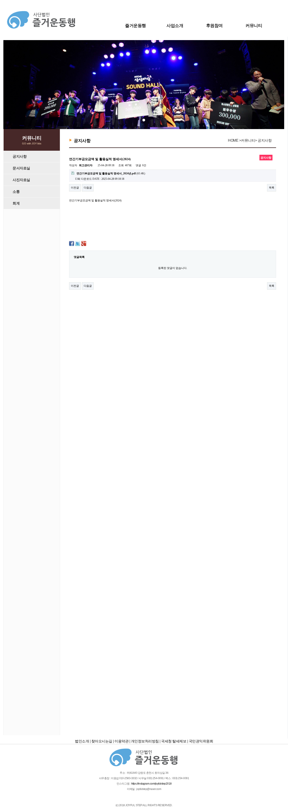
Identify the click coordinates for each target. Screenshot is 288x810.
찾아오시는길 (101, 741)
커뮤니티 (253, 25)
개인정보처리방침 (145, 741)
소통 (16, 191)
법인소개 (82, 741)
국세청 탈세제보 (173, 741)
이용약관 (121, 741)
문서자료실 (21, 168)
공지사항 (20, 156)
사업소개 (174, 25)
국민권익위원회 (201, 741)
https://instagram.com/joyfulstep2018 (151, 783)
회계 (16, 203)
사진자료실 (21, 180)
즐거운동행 (135, 25)
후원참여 (214, 25)
